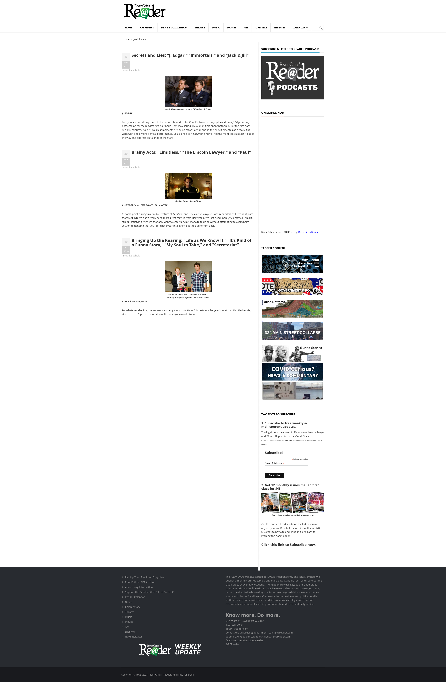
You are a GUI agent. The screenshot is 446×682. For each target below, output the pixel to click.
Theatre (200, 27)
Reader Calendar (135, 597)
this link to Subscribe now (292, 544)
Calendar (299, 27)
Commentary (132, 607)
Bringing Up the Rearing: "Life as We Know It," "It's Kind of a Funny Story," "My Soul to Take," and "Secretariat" (191, 242)
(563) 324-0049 (234, 624)
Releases (280, 27)
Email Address (274, 463)
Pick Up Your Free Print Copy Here (144, 577)
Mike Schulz (133, 70)
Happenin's (147, 27)
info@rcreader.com (237, 628)
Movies (231, 27)
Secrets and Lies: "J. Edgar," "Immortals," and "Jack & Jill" (190, 55)
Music (216, 27)
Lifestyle (261, 27)
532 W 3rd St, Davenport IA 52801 (245, 621)
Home (128, 27)
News (128, 602)
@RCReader (232, 644)
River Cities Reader (309, 232)
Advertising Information (139, 587)
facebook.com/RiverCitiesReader (244, 640)
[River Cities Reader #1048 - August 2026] (292, 172)
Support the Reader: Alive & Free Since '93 (149, 592)
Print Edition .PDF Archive (140, 582)
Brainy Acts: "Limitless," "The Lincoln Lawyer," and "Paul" (191, 152)
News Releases (134, 636)
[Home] (144, 11)
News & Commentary (174, 27)
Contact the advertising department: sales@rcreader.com (259, 632)
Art (246, 27)
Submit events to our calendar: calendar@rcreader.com (258, 636)
